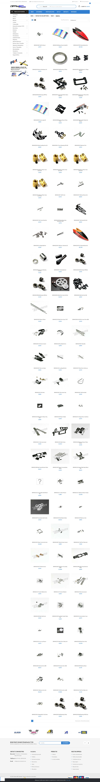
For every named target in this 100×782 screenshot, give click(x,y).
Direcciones (34, 761)
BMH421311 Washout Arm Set (39, 690)
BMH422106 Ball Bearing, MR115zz (80, 714)
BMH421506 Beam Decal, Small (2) (60, 45)
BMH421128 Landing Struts (60, 343)
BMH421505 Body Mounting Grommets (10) (60, 221)
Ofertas (54, 754)
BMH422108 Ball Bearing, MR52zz (40, 295)
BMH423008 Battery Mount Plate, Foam (60, 120)
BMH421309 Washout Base (80, 665)
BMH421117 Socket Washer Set (40, 591)
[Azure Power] (83, 732)
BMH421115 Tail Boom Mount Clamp (80, 492)
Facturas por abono (36, 759)
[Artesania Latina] (50, 732)
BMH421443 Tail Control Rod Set (40, 220)
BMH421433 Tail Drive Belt (80, 392)
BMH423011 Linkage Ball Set (40, 245)
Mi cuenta (33, 751)
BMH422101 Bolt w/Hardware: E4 (40, 69)
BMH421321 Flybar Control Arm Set (39, 542)
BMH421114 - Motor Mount (60, 492)
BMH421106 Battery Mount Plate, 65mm (80, 442)
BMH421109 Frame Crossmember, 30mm (60, 468)
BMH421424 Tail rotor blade (40, 368)
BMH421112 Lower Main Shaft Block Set (40, 493)
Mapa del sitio (76, 766)
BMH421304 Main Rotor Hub (80, 641)
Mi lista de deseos (85, 1)
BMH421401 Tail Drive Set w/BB (60, 690)
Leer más (68, 780)
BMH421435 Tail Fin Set (60, 195)
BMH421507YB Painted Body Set (80, 45)
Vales (33, 764)
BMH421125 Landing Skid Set (60, 368)
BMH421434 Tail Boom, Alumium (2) (60, 245)
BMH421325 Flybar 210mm (40, 319)
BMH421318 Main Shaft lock (40, 616)
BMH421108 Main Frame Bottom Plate (40, 467)
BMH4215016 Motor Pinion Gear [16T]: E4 (81, 170)
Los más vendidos (56, 759)
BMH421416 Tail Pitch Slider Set (80, 690)
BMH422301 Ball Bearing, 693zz (60, 714)
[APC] (17, 732)
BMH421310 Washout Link (80, 517)
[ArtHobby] (66, 732)
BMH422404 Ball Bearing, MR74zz (40, 94)
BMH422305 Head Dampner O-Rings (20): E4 (80, 70)
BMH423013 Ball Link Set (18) (80, 295)
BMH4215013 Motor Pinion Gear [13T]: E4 (40, 170)
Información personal (36, 754)
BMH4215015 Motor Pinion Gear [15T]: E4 (60, 170)
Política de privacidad (77, 756)
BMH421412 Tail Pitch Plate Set (80, 542)
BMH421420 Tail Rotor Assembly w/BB (60, 567)
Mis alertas (34, 769)
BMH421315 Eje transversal (81, 591)
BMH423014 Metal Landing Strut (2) (39, 145)
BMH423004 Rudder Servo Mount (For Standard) (80, 95)
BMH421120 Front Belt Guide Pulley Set (60, 617)
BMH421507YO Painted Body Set (80, 245)
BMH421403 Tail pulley (80, 343)
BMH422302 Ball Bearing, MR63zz (80, 269)
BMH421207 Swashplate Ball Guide (39, 517)
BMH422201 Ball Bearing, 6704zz (60, 69)
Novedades (54, 756)
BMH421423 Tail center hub (60, 392)
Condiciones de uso (77, 759)
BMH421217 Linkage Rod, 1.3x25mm (80, 416)
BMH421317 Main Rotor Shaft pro (80, 368)
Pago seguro (75, 761)
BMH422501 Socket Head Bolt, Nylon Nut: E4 (60, 95)
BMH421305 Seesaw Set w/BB (39, 665)
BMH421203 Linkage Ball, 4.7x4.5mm (40, 714)
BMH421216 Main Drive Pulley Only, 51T (39, 417)
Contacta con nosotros (78, 764)
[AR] (34, 732)
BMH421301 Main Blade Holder (60, 517)
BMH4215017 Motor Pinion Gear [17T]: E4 (40, 195)
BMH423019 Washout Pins (80, 145)
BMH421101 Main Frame (60, 442)
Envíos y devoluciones (77, 754)
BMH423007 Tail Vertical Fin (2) (80, 220)
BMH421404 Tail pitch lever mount (60, 542)
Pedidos (33, 756)
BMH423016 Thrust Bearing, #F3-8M (60, 145)
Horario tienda (76, 769)
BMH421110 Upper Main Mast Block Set (80, 468)
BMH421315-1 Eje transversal (39, 442)
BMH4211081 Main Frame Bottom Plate (80, 567)
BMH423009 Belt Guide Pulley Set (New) (80, 120)
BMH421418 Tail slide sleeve (40, 566)
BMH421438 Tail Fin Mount (40, 45)
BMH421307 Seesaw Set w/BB (60, 665)
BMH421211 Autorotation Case (80, 616)
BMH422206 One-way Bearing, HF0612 (39, 270)
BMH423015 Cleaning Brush (60, 269)
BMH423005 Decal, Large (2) (40, 120)
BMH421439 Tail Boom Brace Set (81, 195)
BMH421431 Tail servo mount (39, 343)
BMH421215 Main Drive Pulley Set (60, 641)
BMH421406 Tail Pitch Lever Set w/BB (80, 319)
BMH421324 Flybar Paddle (60, 416)
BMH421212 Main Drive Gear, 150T (60, 319)
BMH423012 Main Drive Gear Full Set (60, 295)
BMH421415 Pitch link (39, 392)
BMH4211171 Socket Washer (60, 591)
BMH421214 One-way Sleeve (39, 641)
